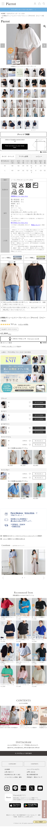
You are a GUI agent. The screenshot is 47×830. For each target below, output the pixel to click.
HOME (3, 13)
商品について (35, 225)
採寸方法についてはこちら (19, 222)
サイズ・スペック (8, 156)
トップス (22, 13)
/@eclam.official (34, 747)
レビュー (39, 156)
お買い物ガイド (9, 772)
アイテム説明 (23, 156)
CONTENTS (34, 764)
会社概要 (7, 769)
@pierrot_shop (12, 747)
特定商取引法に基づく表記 (12, 774)
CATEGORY (12, 764)
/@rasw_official (23, 747)
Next (44, 45)
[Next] (45, 715)
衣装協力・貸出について (34, 777)
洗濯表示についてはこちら (19, 196)
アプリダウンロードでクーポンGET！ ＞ (23, 9)
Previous (2, 45)
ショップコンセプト (33, 769)
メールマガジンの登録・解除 (13, 777)
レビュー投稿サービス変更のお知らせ (14, 539)
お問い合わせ (31, 772)
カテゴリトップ (12, 13)
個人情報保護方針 (32, 774)
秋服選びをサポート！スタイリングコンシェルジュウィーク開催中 (22, 535)
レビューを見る (23, 324)
